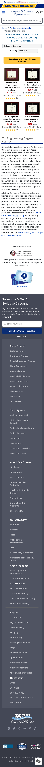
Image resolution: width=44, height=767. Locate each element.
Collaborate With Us (19, 578)
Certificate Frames (19, 356)
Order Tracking (17, 627)
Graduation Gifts (18, 453)
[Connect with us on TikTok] (14, 728)
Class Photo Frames (19, 381)
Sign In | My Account (19, 622)
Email (12, 683)
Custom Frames (17, 371)
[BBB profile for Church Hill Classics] (8, 746)
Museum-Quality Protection (18, 483)
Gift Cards (15, 396)
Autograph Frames (19, 386)
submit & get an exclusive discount (22, 332)
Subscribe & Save (18, 652)
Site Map (38, 757)
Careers (14, 529)
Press (12, 534)
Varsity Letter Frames (20, 376)
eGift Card (22, 286)
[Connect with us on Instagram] (19, 728)
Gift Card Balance (18, 662)
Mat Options (16, 472)
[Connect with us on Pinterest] (30, 728)
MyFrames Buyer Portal (21, 673)
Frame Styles (16, 498)
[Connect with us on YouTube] (24, 728)
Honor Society (16, 443)
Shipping (14, 632)
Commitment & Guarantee (17, 504)
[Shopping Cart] (41, 12)
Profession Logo (17, 433)
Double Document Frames (22, 361)
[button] (37, 12)
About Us (14, 524)
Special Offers (16, 657)
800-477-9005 (17, 693)
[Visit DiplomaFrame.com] (10, 1)
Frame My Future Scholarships (18, 572)
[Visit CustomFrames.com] (34, 1)
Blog (12, 547)
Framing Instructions (20, 642)
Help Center (15, 702)
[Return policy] (22, 746)
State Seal (15, 438)
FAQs (12, 647)
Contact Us (15, 617)
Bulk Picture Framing (19, 603)
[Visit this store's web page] (22, 253)
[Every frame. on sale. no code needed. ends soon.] (22, 6)
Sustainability (16, 511)
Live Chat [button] (14, 688)
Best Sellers (15, 401)
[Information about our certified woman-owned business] (36, 746)
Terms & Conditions (21, 757)
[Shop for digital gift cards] (22, 277)
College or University (20, 415)
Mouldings (15, 467)
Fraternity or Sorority (20, 448)
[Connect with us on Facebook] (9, 728)
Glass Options (17, 477)
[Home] (22, 12)
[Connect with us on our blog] (35, 728)
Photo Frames (16, 391)
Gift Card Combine (19, 667)
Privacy (5, 757)
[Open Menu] (3, 12)
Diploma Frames (18, 351)
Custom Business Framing (22, 598)
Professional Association (22, 428)
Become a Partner (18, 588)
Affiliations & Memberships (16, 541)
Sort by (13, 50)
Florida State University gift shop (21, 214)
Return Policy (16, 637)
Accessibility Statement (21, 552)
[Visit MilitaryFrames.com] (22, 1)
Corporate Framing (19, 593)
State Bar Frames (18, 366)
